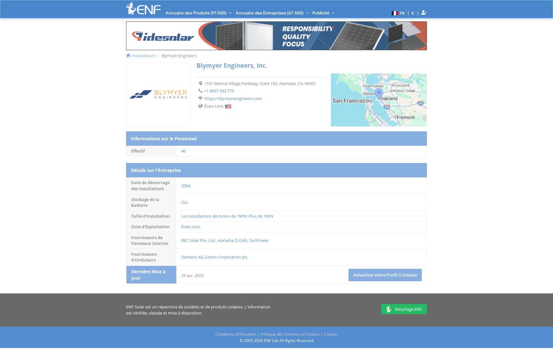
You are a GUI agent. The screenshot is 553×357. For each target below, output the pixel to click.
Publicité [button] (321, 12)
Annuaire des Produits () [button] (196, 12)
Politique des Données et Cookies (290, 334)
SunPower (259, 240)
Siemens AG (192, 257)
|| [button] (413, 13)
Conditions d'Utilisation (235, 334)
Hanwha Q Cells (232, 240)
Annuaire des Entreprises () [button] (270, 12)
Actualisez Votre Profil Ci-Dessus (385, 275)
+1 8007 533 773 (219, 91)
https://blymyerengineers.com (233, 98)
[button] (397, 12)
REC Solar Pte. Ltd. (198, 240)
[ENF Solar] (143, 8)
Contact (331, 334)
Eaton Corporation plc (226, 257)
